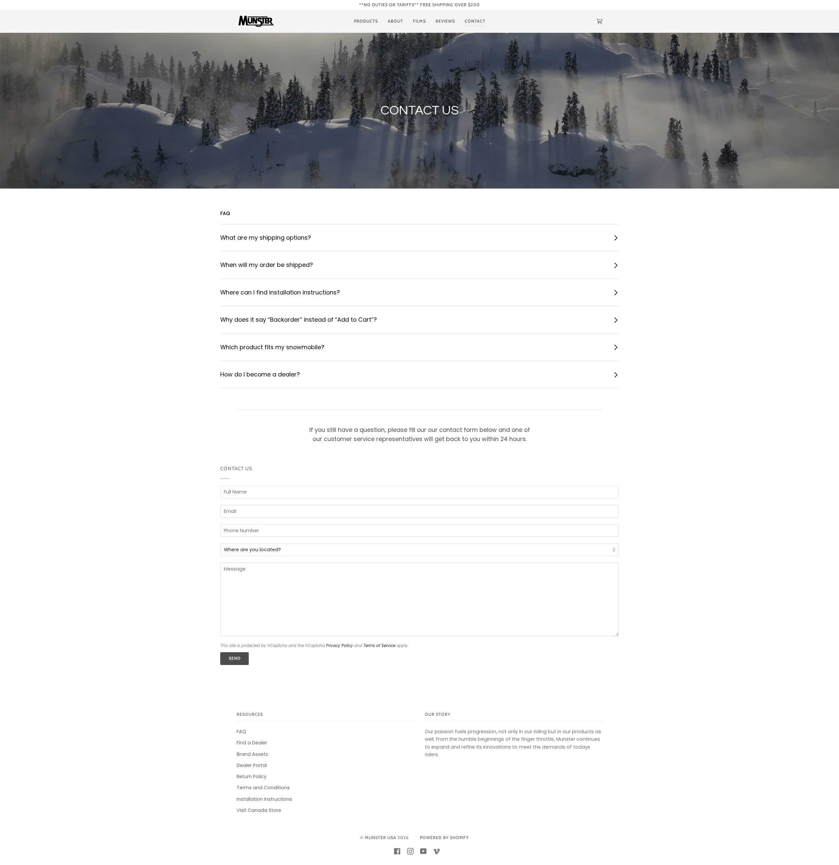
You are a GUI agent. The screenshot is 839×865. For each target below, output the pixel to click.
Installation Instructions (264, 799)
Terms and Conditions (263, 787)
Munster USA (380, 837)
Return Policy (251, 776)
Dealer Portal (252, 765)
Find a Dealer (252, 742)
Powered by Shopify (444, 837)
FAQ (241, 731)
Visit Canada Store (259, 810)
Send (235, 658)
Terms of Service (379, 645)
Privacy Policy (339, 645)
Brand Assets (252, 754)
